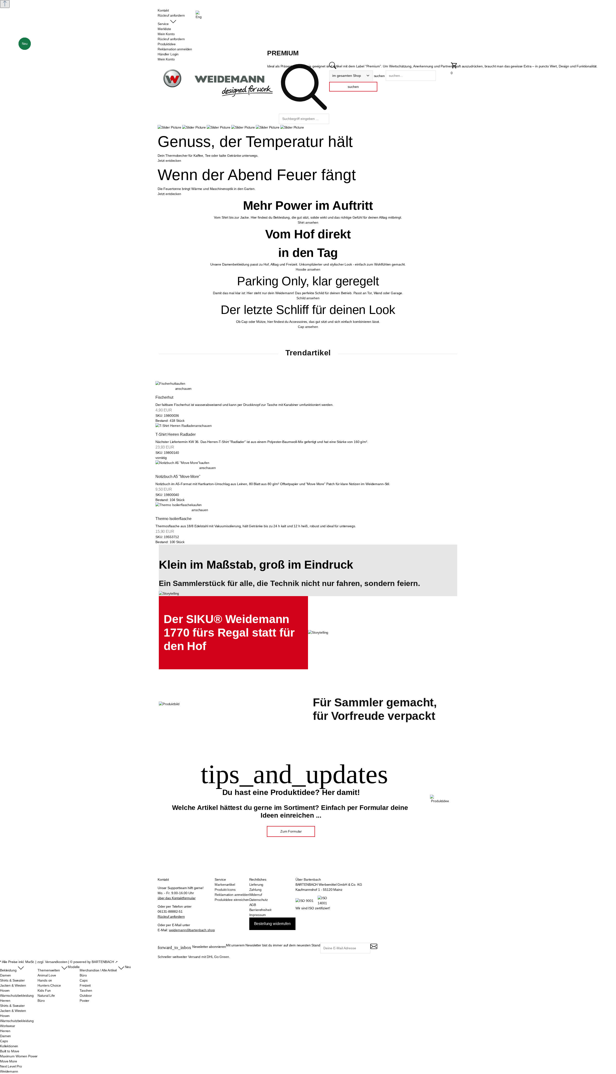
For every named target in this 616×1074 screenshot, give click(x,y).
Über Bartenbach (308, 879)
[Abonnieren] (373, 948)
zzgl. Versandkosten (52, 962)
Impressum (257, 915)
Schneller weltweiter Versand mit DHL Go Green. (194, 957)
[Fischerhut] (165, 386)
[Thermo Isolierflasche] (173, 507)
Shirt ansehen (308, 222)
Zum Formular (291, 831)
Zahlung (255, 890)
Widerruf (255, 895)
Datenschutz (258, 900)
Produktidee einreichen (232, 900)
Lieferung (256, 884)
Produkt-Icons (225, 890)
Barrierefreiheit (260, 910)
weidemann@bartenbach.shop (192, 930)
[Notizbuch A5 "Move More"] (177, 465)
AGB (252, 905)
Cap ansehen (308, 327)
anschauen (183, 389)
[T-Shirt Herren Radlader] (175, 425)
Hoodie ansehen (308, 269)
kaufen (180, 383)
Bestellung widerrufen (272, 924)
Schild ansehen (307, 298)
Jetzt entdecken (169, 161)
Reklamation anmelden (232, 895)
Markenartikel (225, 884)
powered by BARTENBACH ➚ (95, 962)
